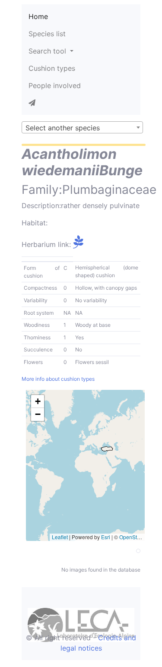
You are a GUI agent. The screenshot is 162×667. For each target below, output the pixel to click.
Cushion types (52, 68)
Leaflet (60, 537)
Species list (47, 33)
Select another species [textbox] (62, 127)
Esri (105, 537)
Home (38, 16)
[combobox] (82, 127)
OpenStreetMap (137, 537)
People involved (55, 85)
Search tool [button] (48, 51)
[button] (37, 401)
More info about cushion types (58, 379)
